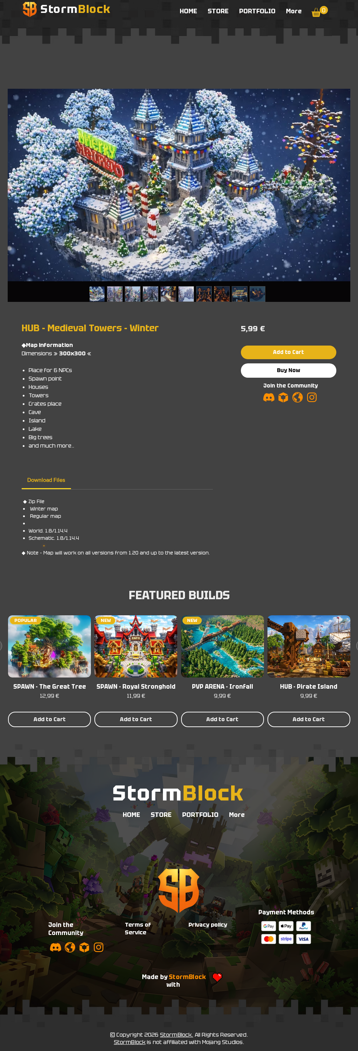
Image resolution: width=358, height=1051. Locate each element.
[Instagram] (312, 397)
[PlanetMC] (297, 397)
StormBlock (130, 1042)
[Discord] (269, 397)
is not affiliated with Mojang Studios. (194, 1042)
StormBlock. (176, 1034)
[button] (320, 11)
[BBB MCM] (283, 397)
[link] (46, 480)
